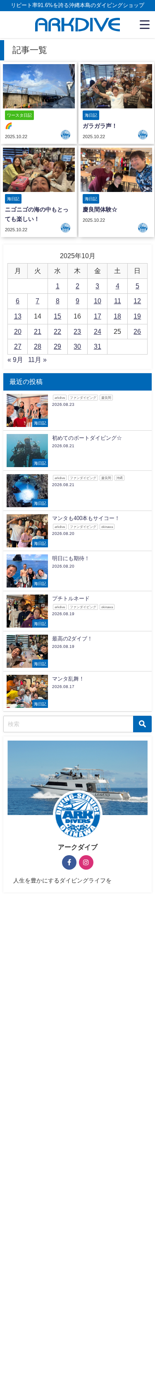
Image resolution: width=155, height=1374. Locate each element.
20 (17, 331)
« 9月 (15, 359)
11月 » (37, 359)
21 (37, 331)
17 (97, 316)
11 (117, 300)
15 (57, 316)
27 (17, 346)
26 (137, 331)
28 (37, 346)
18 (117, 316)
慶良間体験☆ (100, 209)
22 (57, 331)
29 (57, 346)
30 (77, 346)
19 (137, 316)
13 (17, 316)
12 (137, 300)
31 (97, 346)
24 (97, 331)
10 (97, 300)
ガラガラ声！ (100, 126)
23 (77, 331)
